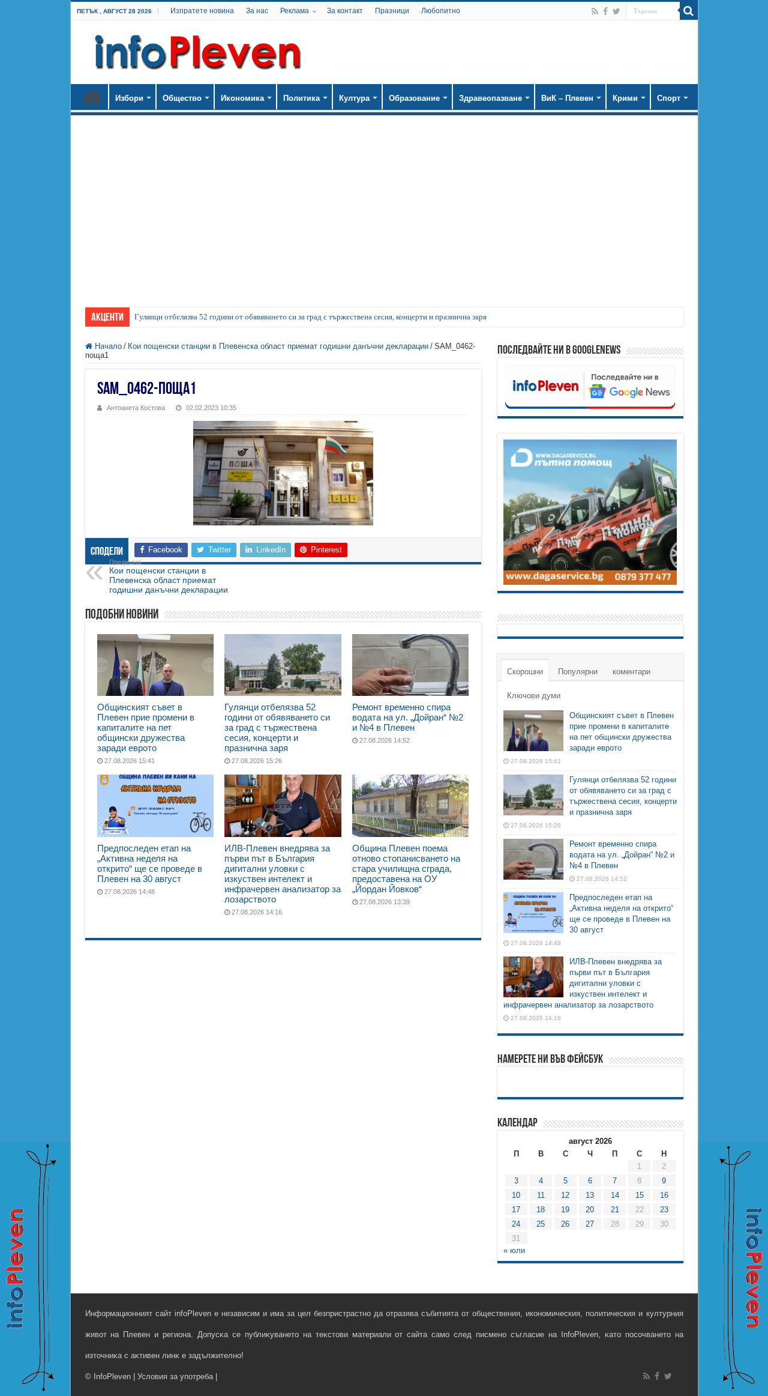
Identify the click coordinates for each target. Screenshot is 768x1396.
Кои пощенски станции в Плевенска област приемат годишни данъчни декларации (278, 346)
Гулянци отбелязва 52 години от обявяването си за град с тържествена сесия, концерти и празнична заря (310, 316)
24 (516, 1223)
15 (639, 1195)
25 (540, 1223)
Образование (414, 98)
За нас (257, 11)
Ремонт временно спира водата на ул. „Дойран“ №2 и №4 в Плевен (407, 717)
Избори (129, 98)
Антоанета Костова (136, 407)
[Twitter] (616, 11)
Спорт (668, 98)
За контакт (345, 11)
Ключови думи (533, 695)
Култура (354, 98)
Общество (182, 98)
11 (541, 1195)
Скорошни (525, 671)
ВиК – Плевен (567, 98)
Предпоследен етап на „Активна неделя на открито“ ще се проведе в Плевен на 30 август (149, 863)
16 (664, 1195)
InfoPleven (112, 1376)
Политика (301, 98)
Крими (625, 98)
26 (565, 1223)
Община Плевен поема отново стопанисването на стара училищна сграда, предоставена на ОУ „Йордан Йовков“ (406, 868)
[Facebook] (605, 11)
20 (590, 1209)
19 (565, 1209)
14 (615, 1195)
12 (565, 1195)
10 (516, 1195)
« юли (514, 1250)
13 (590, 1195)
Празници (392, 11)
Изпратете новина (202, 11)
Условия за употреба (175, 1376)
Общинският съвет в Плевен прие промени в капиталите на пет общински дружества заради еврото (145, 727)
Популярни (578, 671)
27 (590, 1223)
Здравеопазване (490, 98)
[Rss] (594, 11)
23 (664, 1209)
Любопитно (440, 11)
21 (615, 1209)
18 (540, 1209)
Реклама (294, 11)
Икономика (242, 98)
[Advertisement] (384, 205)
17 (516, 1209)
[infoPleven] (195, 52)
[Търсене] (689, 11)
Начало (92, 96)
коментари (631, 671)
